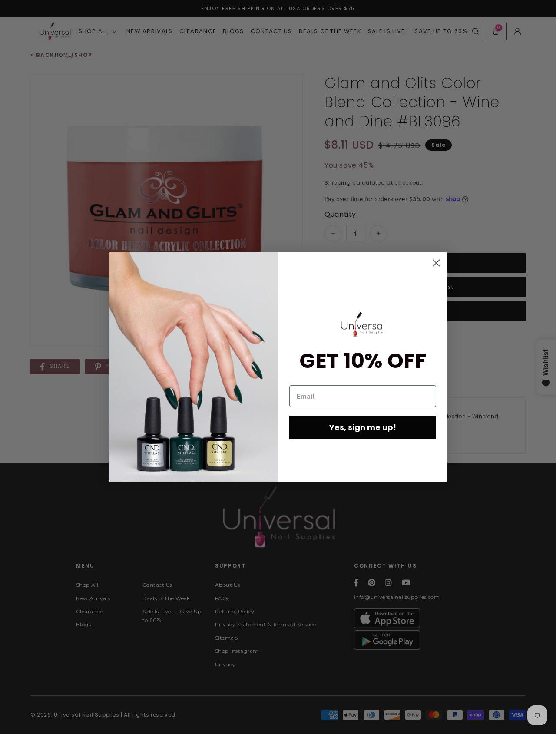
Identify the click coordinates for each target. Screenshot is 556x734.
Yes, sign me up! (362, 427)
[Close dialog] (436, 263)
